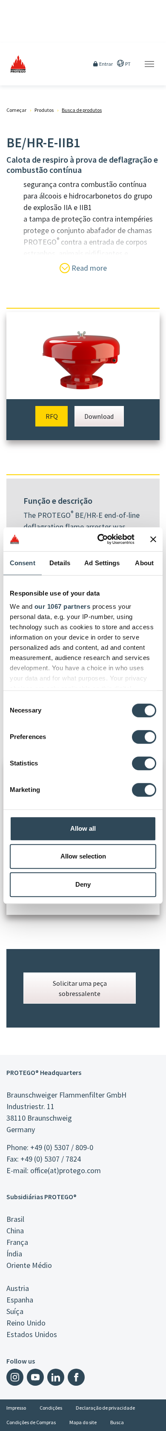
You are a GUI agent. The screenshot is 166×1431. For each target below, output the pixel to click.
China (15, 1230)
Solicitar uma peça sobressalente (80, 988)
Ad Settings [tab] (102, 563)
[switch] (144, 737)
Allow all (83, 828)
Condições (51, 1408)
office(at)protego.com (65, 1170)
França (17, 1242)
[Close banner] (153, 539)
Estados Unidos (31, 1334)
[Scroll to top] (154, 1419)
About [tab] (144, 563)
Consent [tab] (22, 563)
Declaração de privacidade (105, 1408)
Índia (14, 1254)
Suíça (14, 1311)
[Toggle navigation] (149, 64)
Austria (17, 1288)
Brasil (15, 1219)
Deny (83, 884)
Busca (117, 1422)
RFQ (52, 416)
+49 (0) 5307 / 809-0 (61, 1147)
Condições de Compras (31, 1422)
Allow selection (83, 856)
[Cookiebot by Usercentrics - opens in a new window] (101, 539)
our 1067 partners (62, 606)
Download (99, 416)
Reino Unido (26, 1323)
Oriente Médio (29, 1265)
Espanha (19, 1300)
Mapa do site (83, 1422)
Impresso (16, 1408)
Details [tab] (59, 563)
